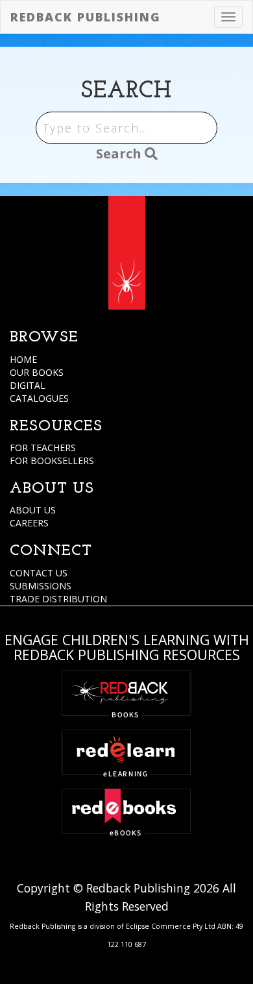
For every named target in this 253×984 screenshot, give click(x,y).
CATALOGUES (39, 398)
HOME (23, 359)
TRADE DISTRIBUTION (58, 599)
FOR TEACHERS (43, 447)
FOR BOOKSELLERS (52, 460)
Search (120, 153)
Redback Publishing (85, 17)
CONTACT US (38, 573)
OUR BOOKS (37, 372)
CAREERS (29, 523)
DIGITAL (27, 385)
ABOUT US (33, 510)
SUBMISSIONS (40, 586)
